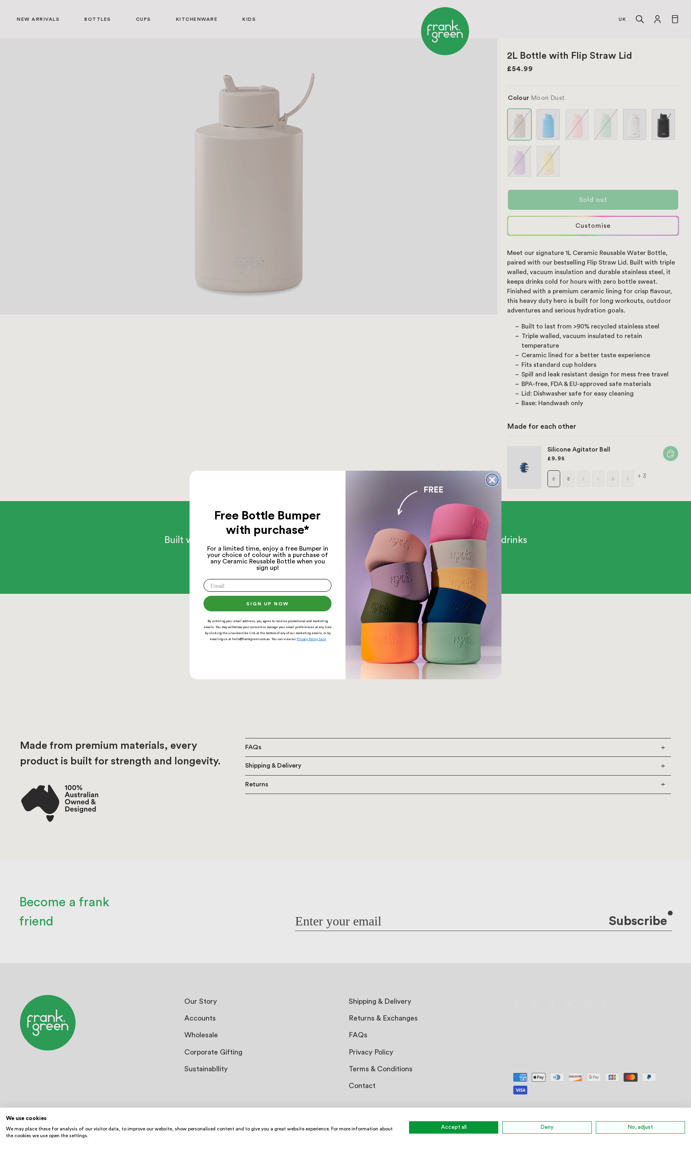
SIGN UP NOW (267, 603)
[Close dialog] (492, 480)
